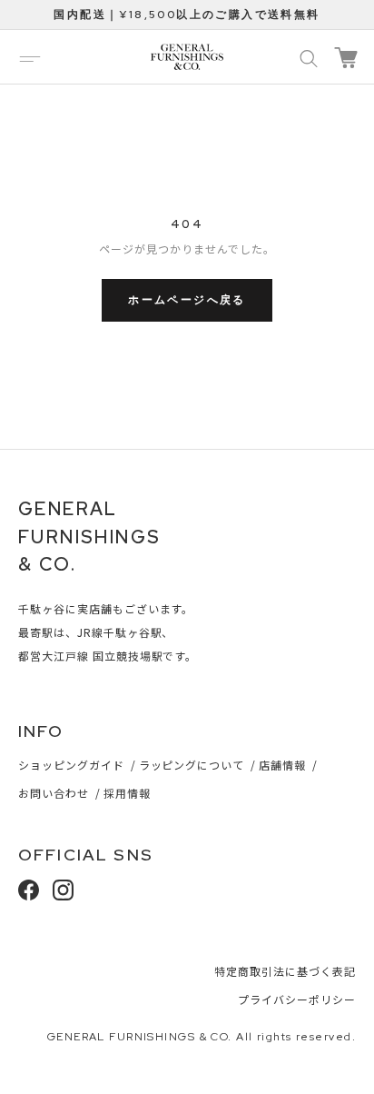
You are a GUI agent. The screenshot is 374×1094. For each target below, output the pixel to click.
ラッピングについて (192, 764)
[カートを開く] (346, 57)
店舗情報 (282, 764)
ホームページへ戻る (187, 300)
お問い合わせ (53, 793)
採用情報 (127, 793)
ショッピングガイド (71, 764)
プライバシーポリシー (297, 999)
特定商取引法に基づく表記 (285, 971)
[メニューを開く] (30, 57)
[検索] (309, 57)
